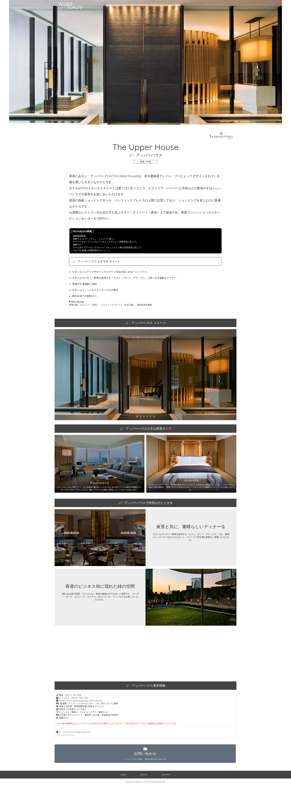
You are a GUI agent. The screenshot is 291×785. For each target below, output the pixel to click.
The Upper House (65, 735)
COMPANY (166, 774)
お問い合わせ (145, 755)
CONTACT (144, 774)
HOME (123, 774)
